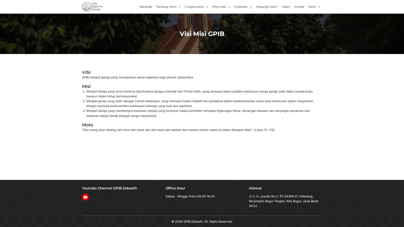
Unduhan (241, 7)
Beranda (146, 7)
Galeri (286, 7)
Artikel (299, 7)
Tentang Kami (166, 7)
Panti (312, 7)
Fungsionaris (194, 7)
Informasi (219, 7)
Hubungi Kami (266, 7)
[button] (179, 7)
